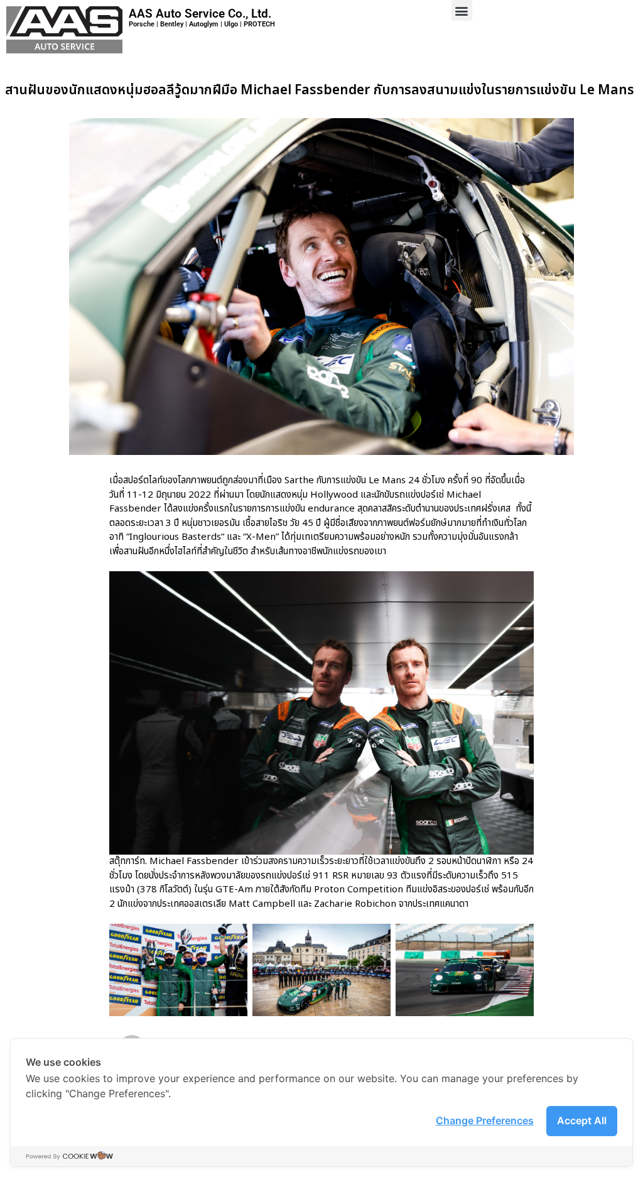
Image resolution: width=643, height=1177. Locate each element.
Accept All (582, 1120)
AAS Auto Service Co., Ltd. (200, 13)
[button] (461, 10)
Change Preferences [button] (485, 1120)
